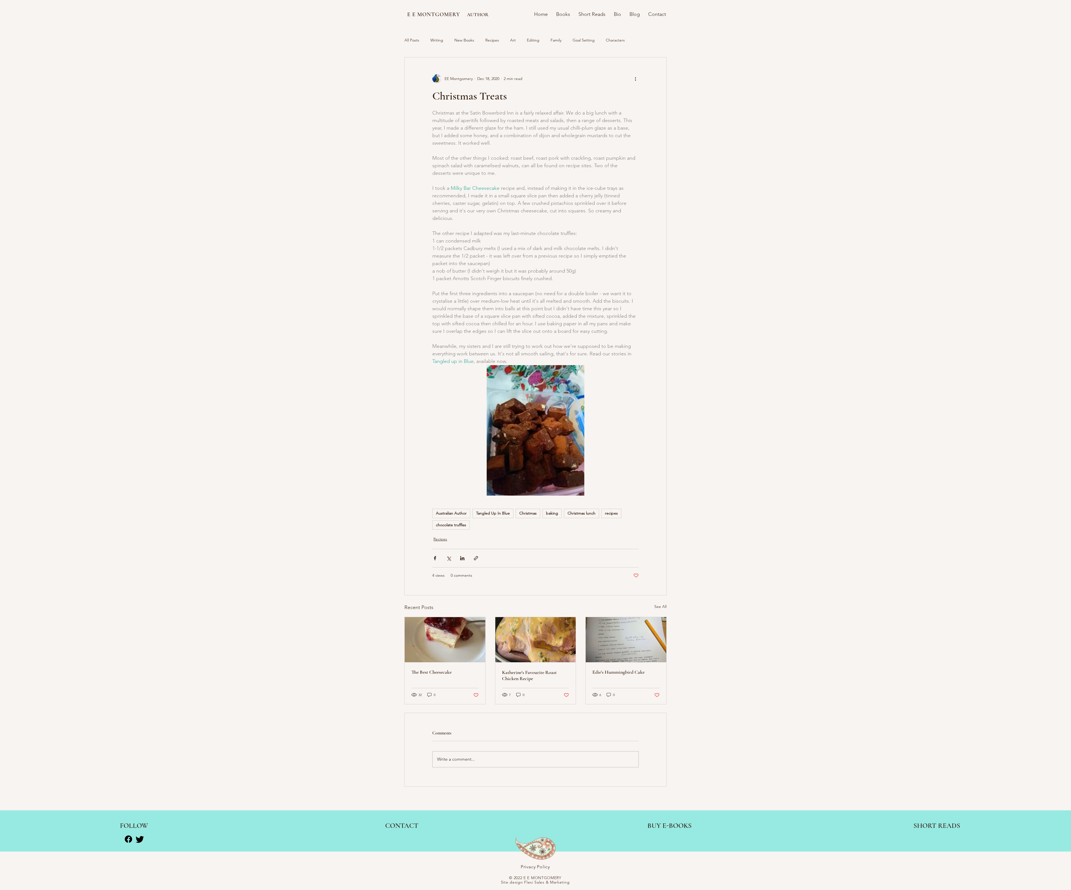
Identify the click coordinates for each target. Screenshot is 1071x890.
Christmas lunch (581, 513)
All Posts (411, 40)
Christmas (528, 513)
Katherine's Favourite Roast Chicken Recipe (529, 675)
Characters (615, 40)
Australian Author (451, 513)
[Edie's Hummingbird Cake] (626, 639)
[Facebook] (128, 839)
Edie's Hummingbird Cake (618, 672)
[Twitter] (140, 839)
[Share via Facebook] (435, 558)
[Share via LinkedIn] (462, 558)
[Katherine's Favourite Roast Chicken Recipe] (535, 639)
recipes (611, 513)
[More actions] (635, 78)
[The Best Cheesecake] (445, 639)
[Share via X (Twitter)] (448, 558)
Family (556, 40)
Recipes (492, 40)
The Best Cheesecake (431, 672)
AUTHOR (477, 14)
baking (552, 513)
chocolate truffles (451, 524)
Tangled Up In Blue (493, 513)
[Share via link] (476, 558)
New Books (464, 40)
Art (513, 40)
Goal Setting (584, 40)
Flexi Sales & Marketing (547, 882)
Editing (533, 40)
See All (660, 606)
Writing (436, 40)
